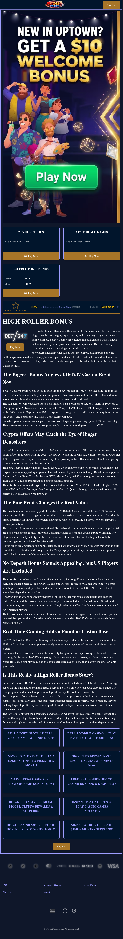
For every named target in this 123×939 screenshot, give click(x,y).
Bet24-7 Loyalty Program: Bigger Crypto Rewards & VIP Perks (31, 806)
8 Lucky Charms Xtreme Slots (47, 306)
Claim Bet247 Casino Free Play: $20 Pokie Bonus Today (31, 781)
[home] (55, 7)
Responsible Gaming (52, 884)
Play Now (112, 4)
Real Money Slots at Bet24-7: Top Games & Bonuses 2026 (31, 735)
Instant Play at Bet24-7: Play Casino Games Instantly (92, 806)
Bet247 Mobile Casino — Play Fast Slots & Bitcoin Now (91, 735)
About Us (7, 891)
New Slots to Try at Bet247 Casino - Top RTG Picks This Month (31, 760)
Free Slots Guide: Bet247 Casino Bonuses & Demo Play (92, 781)
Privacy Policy (89, 884)
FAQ (5, 884)
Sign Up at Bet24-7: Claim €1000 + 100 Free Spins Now (92, 827)
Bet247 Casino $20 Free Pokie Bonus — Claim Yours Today (31, 827)
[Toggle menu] (6, 5)
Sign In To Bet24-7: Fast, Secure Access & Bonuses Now (91, 760)
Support (46, 891)
